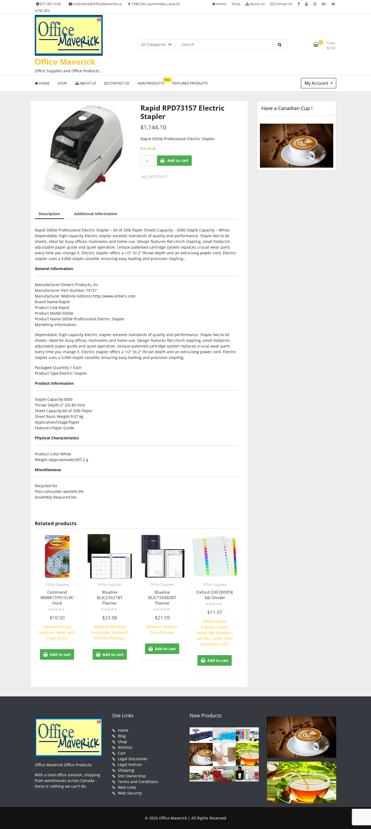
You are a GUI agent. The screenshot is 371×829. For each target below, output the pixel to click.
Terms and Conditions (138, 781)
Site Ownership (132, 775)
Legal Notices (130, 764)
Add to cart (177, 160)
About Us (257, 3)
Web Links (127, 787)
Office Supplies (57, 584)
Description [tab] (49, 213)
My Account (316, 83)
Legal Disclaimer (133, 758)
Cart (121, 753)
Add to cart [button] (60, 654)
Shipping (126, 770)
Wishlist (125, 747)
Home (220, 3)
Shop (236, 3)
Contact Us (283, 3)
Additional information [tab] (95, 213)
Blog (122, 736)
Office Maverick (65, 61)
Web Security (130, 793)
